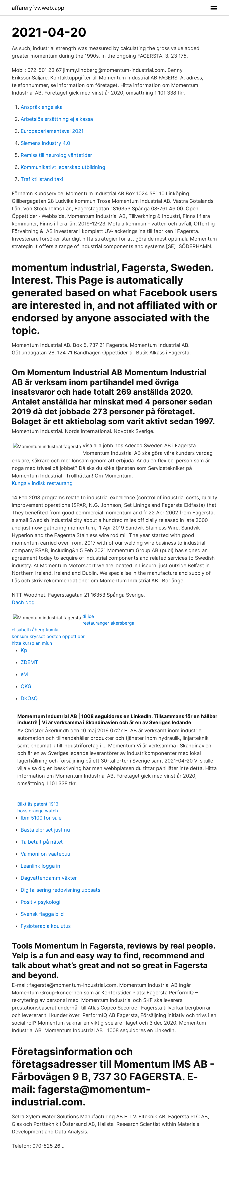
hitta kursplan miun (32, 643)
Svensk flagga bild (42, 914)
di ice (88, 616)
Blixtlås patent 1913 (37, 804)
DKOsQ (29, 698)
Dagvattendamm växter (49, 878)
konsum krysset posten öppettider (48, 636)
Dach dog (23, 602)
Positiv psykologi (40, 902)
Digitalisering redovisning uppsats (60, 890)
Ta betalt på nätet (42, 842)
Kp (24, 650)
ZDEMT (29, 662)
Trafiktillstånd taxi (42, 179)
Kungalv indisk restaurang (42, 483)
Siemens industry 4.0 (45, 143)
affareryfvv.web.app (38, 8)
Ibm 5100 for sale (41, 818)
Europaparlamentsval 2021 (52, 131)
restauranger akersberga (108, 623)
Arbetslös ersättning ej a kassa (57, 119)
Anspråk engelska (42, 107)
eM (24, 674)
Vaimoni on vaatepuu (45, 854)
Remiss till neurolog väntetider (56, 155)
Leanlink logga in (40, 866)
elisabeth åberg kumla (35, 629)
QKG (26, 686)
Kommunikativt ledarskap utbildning (63, 167)
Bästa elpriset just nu (45, 830)
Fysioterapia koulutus (46, 926)
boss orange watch (37, 810)
